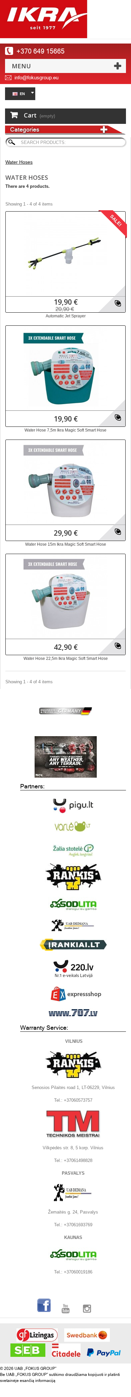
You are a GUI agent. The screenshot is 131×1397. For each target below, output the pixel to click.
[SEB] (27, 1350)
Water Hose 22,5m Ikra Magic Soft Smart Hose (66, 658)
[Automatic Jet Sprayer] (65, 253)
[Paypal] (104, 1352)
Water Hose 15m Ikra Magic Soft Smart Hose (65, 544)
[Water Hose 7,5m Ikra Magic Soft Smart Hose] (65, 367)
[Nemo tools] (65, 757)
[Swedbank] (87, 1335)
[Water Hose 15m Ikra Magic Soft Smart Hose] (65, 482)
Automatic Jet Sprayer (66, 316)
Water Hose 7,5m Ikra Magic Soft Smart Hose (65, 430)
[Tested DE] (65, 710)
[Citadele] (66, 1350)
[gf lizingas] (37, 1335)
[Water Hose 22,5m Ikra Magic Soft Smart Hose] (65, 596)
